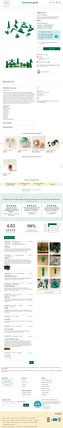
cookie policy (36, 420)
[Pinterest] (58, 413)
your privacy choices (15, 422)
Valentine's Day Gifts (23, 418)
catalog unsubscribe (45, 390)
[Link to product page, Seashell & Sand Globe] (24, 142)
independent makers (26, 392)
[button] (34, 13)
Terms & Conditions (22, 401)
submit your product (26, 394)
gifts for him (52, 370)
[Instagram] (60, 413)
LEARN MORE (46, 407)
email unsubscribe (45, 386)
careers (23, 386)
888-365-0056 (19, 426)
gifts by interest (4, 368)
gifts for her (59, 370)
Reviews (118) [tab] (26, 190)
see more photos (49, 292)
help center (7, 381)
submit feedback (45, 392)
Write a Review (9, 237)
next (31, 362)
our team (24, 384)
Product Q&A (42, 102)
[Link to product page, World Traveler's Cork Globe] (38, 142)
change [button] (45, 54)
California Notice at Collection (9, 424)
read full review (11, 214)
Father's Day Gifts (5, 418)
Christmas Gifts (32, 418)
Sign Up (26, 405)
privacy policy (29, 420)
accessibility (44, 394)
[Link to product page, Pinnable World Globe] (53, 142)
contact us (7, 384)
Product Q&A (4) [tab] (36, 190)
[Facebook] (56, 413)
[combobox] (31, 6)
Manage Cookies (6, 422)
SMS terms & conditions (20, 420)
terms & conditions (10, 420)
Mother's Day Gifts (14, 418)
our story (24, 380)
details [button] (49, 61)
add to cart (52, 48)
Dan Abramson (44, 14)
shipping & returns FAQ (46, 382)
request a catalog (45, 388)
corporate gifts (44, 384)
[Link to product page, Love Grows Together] (10, 142)
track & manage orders (46, 380)
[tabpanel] (31, 279)
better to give (25, 382)
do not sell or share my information (28, 422)
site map (3, 420)
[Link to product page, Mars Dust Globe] (10, 166)
